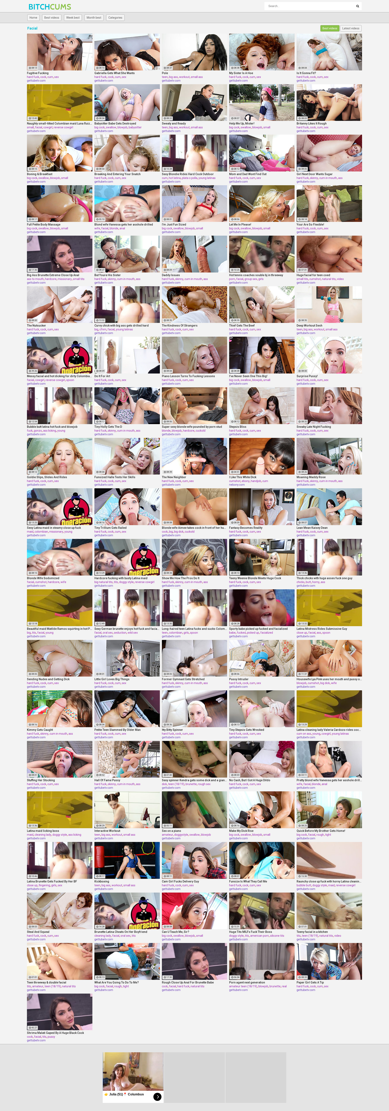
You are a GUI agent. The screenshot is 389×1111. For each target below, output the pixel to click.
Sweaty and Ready (174, 123)
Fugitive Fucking (38, 73)
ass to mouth (35, 279)
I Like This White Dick (242, 477)
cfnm (102, 329)
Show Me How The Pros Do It (180, 578)
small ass (197, 77)
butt (308, 582)
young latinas (207, 178)
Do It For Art (102, 376)
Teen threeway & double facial (46, 982)
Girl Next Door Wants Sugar (315, 174)
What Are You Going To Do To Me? (116, 982)
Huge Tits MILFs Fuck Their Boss (250, 931)
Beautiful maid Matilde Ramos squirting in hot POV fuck (59, 628)
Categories (115, 17)
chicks (301, 582)
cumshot (315, 279)
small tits (78, 279)
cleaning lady (43, 834)
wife (97, 228)
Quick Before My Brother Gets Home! (321, 830)
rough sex (204, 784)
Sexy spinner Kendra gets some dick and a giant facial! (194, 780)
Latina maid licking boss (43, 830)
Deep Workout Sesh (309, 325)
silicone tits (277, 935)
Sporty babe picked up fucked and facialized (258, 628)
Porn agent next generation (247, 982)
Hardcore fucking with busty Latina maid (120, 578)
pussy (51, 1036)
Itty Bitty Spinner (172, 729)
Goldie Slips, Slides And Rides (47, 477)
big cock (99, 127)
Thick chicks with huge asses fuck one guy (324, 578)
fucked (241, 632)
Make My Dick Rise (241, 830)
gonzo (38, 430)
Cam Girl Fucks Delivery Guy (180, 881)
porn (232, 279)
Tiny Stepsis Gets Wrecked (246, 729)
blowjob (122, 127)
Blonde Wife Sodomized (43, 578)
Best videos (51, 17)
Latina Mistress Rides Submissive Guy (322, 628)
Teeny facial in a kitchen (312, 931)
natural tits (329, 279)
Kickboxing (101, 881)
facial (38, 127)
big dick (179, 531)
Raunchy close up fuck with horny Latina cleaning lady (329, 881)
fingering (44, 885)
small (30, 127)
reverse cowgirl (63, 127)
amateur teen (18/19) (243, 986)
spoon (70, 380)
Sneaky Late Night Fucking (314, 426)
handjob (256, 481)
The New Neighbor (174, 477)
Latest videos (350, 28)
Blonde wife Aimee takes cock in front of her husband (194, 527)
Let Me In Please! (240, 224)
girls (261, 279)
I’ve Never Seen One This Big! (248, 376)
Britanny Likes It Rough (312, 123)
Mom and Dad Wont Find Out (247, 174)
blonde (114, 228)
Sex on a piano (171, 830)
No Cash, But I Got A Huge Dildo (249, 780)
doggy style (126, 582)
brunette (191, 784)
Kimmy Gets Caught (40, 729)
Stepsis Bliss (237, 426)
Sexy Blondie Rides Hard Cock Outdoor (188, 174)
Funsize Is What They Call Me (248, 881)
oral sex (108, 632)
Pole (165, 73)
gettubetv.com (36, 80)
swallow (111, 127)
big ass (173, 77)
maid (30, 531)
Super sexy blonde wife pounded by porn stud (192, 426)
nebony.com (237, 484)
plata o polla (189, 178)
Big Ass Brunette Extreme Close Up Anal (53, 275)
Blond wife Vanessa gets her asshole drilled (123, 224)
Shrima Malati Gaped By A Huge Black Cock (55, 1032)
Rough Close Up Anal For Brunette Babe (188, 982)
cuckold (200, 430)
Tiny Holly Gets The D (108, 426)
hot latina (175, 178)
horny (316, 582)
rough (320, 834)
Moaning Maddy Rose (311, 477)
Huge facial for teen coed (313, 275)
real (284, 986)
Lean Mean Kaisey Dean (312, 527)
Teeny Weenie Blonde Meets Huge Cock (255, 578)
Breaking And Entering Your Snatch (117, 174)
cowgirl (47, 127)
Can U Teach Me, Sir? (175, 931)
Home (33, 17)
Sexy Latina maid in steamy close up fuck (54, 527)
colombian (41, 531)
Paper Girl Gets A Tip (310, 982)
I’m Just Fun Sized (174, 224)
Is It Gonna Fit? (306, 73)
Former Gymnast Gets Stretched (183, 679)
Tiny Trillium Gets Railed (110, 527)
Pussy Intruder (239, 679)
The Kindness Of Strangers (180, 325)
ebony (246, 481)
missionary (65, 279)
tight (328, 834)
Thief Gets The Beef (242, 325)
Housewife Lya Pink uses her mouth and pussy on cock (329, 679)
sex (56, 77)
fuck (30, 430)
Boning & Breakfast (39, 174)
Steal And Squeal (38, 931)
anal (122, 228)
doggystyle (181, 834)
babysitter (135, 127)
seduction (120, 632)
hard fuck (33, 77)
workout (184, 77)
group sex (251, 279)
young (61, 430)
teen (165, 77)
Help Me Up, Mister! (241, 123)
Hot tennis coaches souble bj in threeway (256, 275)
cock (43, 77)
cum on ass (304, 733)
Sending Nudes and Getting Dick (48, 679)
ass (340, 178)
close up (302, 632)
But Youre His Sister (107, 275)
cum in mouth (328, 178)
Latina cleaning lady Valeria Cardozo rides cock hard (329, 729)
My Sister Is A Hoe (241, 73)
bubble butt (304, 885)
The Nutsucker (36, 325)
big (96, 329)
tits (116, 582)
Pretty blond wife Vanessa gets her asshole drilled (329, 780)
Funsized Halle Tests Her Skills (114, 477)
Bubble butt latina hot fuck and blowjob (52, 426)
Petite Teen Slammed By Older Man (117, 729)
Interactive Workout (107, 830)
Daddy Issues (171, 275)
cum (50, 77)
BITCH (39, 7)
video (340, 279)
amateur (167, 834)
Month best (94, 17)
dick (164, 784)
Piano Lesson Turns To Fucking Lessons (188, 376)
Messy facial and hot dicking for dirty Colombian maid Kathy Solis (59, 376)
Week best (73, 17)
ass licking (49, 430)
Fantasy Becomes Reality (245, 527)
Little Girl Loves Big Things (111, 679)
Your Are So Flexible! (310, 224)
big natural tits (103, 582)
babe (232, 632)
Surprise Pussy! (307, 376)
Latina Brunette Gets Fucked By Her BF (52, 881)
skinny (314, 178)
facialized (266, 632)
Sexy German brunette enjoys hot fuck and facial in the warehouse (127, 628)
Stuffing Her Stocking (41, 780)
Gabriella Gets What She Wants (114, 73)
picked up (253, 632)
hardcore (51, 279)
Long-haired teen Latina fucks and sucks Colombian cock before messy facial (194, 628)
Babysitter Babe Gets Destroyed (115, 123)
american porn (259, 935)
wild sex (133, 632)
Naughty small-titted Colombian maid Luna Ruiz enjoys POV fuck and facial (59, 123)
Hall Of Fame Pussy (107, 780)
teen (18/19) (176, 784)
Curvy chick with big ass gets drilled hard (121, 325)
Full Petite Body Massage (43, 224)
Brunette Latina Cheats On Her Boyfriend (120, 931)
